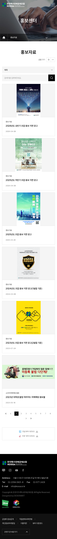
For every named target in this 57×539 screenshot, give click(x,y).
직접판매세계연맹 (25, 519)
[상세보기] (28, 110)
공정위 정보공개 (8, 519)
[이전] (11, 414)
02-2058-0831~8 (15, 482)
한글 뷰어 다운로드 (28, 431)
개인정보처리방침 (8, 523)
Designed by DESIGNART (13, 495)
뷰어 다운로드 (38, 523)
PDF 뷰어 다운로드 (28, 436)
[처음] (6, 414)
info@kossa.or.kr (18, 486)
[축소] (53, 60)
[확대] (49, 60)
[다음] (26, 418)
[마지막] (31, 418)
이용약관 (24, 523)
